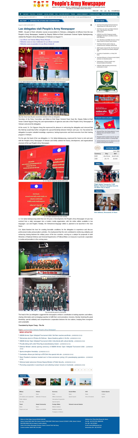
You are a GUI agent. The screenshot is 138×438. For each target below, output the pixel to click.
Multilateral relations (57, 409)
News (20, 394)
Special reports (56, 401)
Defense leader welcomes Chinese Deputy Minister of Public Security (47, 362)
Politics (32, 14)
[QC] (107, 98)
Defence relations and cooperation (44, 21)
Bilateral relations (56, 407)
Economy (40, 14)
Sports (103, 396)
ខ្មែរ (109, 10)
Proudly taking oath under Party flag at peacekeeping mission (45, 344)
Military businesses (57, 396)
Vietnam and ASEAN (41, 409)
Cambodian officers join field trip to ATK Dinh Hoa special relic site (46, 354)
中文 (101, 10)
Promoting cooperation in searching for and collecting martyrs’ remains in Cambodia (52, 365)
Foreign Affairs (95, 14)
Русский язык (116, 10)
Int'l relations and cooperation (26, 396)
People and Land (23, 409)
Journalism (29, 330)
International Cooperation (58, 399)
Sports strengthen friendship (34, 351)
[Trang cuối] (91, 369)
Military (25, 14)
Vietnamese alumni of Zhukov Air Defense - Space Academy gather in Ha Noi (50, 338)
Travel (73, 14)
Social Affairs (49, 14)
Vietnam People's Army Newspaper (44, 330)
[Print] (91, 25)
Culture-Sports (64, 14)
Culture (103, 394)
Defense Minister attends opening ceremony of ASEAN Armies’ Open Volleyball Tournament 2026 (56, 348)
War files (21, 401)
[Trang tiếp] (88, 369)
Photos (99, 191)
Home (20, 14)
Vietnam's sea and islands (109, 14)
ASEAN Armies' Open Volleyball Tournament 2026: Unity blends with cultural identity (52, 341)
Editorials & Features (41, 396)
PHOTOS (23, 376)
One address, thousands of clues (105, 212)
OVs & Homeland (89, 396)
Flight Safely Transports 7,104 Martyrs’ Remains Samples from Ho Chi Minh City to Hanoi (106, 185)
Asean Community (82, 14)
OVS (56, 14)
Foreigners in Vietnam (57, 412)
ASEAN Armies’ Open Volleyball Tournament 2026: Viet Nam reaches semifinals (51, 335)
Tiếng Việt (95, 10)
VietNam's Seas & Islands (103, 118)
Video (98, 163)
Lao (24, 330)
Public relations (23, 399)
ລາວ (105, 10)
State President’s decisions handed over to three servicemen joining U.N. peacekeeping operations (56, 358)
